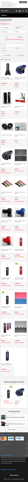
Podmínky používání (7, 4)
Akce (4, 48)
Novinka (17, 48)
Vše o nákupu (5, 444)
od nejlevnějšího (7, 55)
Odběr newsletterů (6, 455)
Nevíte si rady (4, 23)
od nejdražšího (20, 55)
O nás (2, 448)
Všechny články (12, 429)
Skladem (5, 50)
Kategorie (4, 15)
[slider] (6, 39)
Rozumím (23, 2)
